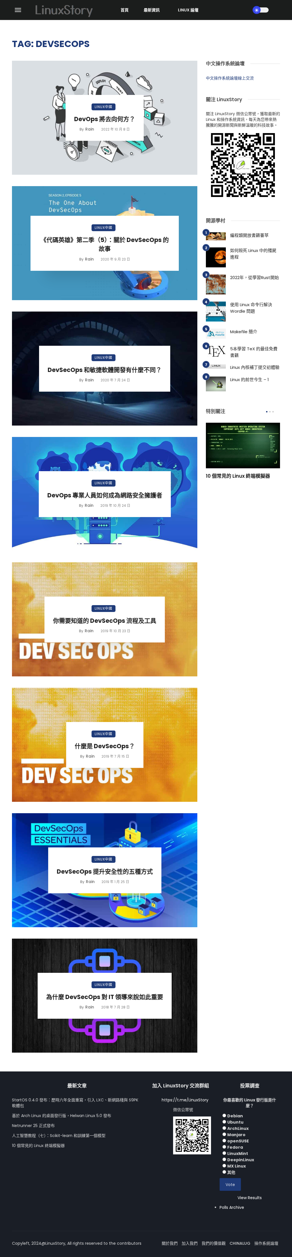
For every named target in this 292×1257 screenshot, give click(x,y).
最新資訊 (152, 10)
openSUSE (238, 1141)
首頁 (125, 10)
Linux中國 (103, 106)
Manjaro (236, 1135)
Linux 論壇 (188, 10)
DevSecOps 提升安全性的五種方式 (105, 871)
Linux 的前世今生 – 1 (249, 380)
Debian (235, 1116)
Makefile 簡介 (243, 332)
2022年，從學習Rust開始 (254, 277)
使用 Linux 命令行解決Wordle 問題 (251, 308)
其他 (231, 1172)
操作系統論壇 (266, 1243)
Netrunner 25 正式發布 (33, 1125)
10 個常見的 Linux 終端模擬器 (238, 476)
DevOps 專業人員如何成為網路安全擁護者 (104, 495)
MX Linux (236, 1166)
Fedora (235, 1147)
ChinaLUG (240, 1243)
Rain (89, 129)
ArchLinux (238, 1128)
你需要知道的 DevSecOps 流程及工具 (104, 621)
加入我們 (190, 1243)
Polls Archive (232, 1207)
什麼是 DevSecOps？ (105, 746)
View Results (250, 1198)
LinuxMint (237, 1153)
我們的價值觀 (214, 1243)
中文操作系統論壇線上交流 (230, 78)
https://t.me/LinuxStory (185, 1100)
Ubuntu (235, 1122)
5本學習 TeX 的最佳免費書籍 (253, 352)
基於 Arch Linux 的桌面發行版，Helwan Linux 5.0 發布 (61, 1115)
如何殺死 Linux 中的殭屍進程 (253, 253)
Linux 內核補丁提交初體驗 (254, 367)
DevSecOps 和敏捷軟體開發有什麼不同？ (105, 370)
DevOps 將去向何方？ (104, 119)
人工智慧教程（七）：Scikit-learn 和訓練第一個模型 (59, 1135)
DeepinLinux (240, 1160)
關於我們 (170, 1243)
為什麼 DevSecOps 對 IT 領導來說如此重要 (104, 997)
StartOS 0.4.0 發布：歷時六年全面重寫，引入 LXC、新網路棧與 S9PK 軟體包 (75, 1102)
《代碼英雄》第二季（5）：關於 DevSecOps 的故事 (104, 244)
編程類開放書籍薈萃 (249, 235)
